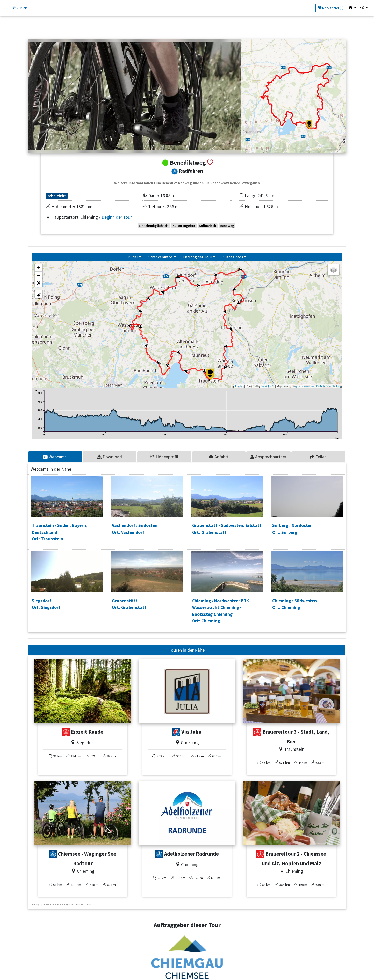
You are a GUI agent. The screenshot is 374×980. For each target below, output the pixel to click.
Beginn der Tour (117, 217)
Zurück (21, 8)
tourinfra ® (267, 386)
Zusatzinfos (232, 256)
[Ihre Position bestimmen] (38, 294)
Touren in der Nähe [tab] (187, 650)
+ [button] (38, 268)
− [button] (38, 275)
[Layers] (333, 269)
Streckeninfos (160, 256)
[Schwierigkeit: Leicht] (176, 732)
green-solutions (304, 386)
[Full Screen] (38, 283)
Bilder (133, 256)
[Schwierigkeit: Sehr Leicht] (53, 854)
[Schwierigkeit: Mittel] (66, 732)
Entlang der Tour (197, 256)
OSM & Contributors (328, 386)
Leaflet (239, 386)
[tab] (55, 456)
